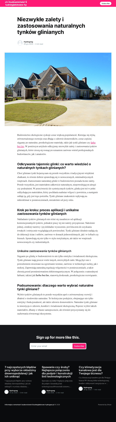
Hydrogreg (28, 42)
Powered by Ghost (104, 405)
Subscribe (106, 3)
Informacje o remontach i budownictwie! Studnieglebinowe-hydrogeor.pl (29, 405)
